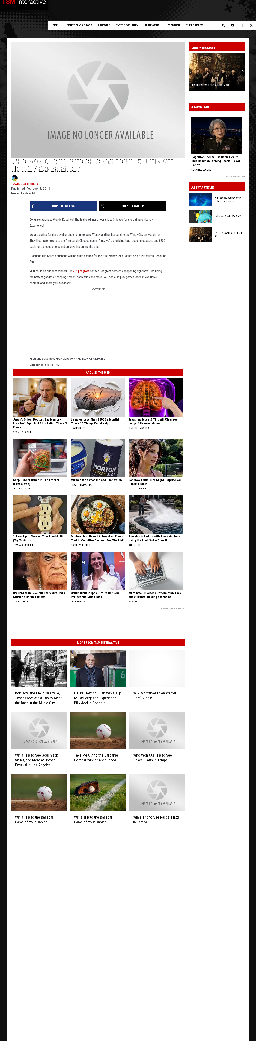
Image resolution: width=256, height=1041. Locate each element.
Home (54, 25)
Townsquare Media (24, 184)
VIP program (81, 271)
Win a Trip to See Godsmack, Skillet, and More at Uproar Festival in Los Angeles (37, 760)
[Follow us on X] (251, 25)
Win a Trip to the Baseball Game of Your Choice (34, 819)
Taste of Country (127, 25)
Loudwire (104, 25)
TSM (57, 364)
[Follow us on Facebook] (242, 25)
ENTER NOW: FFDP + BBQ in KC (210, 85)
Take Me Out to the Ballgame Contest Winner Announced (96, 757)
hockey (70, 358)
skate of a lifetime (93, 358)
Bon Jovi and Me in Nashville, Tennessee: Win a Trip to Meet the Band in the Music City (38, 698)
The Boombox (194, 25)
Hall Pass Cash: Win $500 (228, 216)
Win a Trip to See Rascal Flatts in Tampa (156, 819)
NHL (78, 358)
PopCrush (173, 25)
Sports (49, 364)
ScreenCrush (152, 25)
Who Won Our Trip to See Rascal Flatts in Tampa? (152, 757)
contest (50, 358)
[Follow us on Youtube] (232, 25)
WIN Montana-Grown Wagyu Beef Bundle (154, 695)
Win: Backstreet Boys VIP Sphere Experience (228, 199)
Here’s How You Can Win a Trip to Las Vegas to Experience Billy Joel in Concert (97, 698)
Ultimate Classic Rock (78, 25)
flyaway (60, 358)
